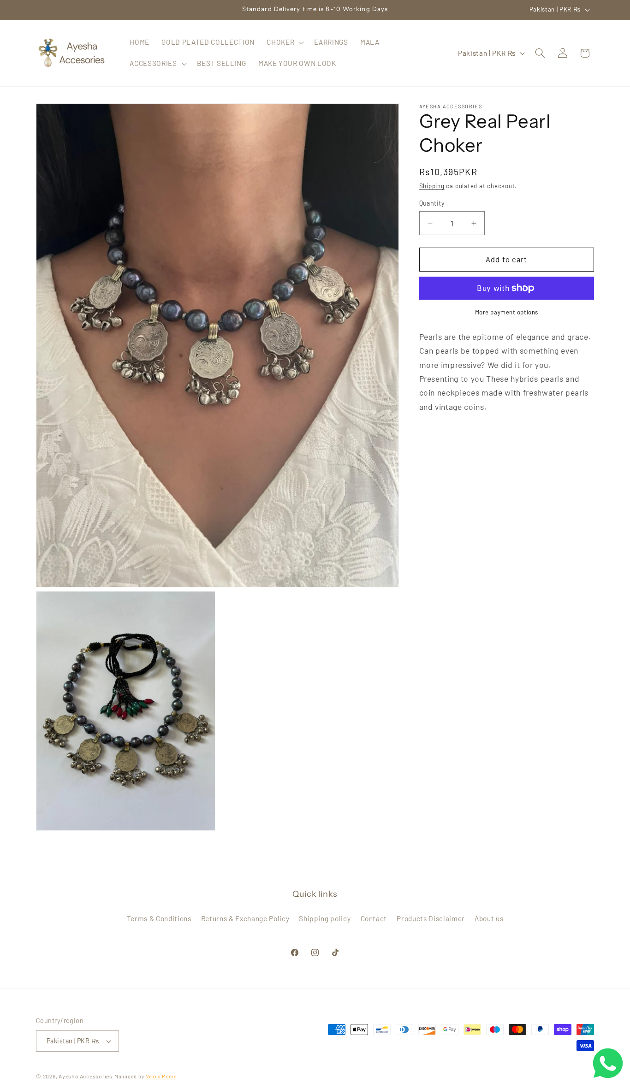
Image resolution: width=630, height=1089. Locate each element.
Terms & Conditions (159, 918)
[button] (284, 42)
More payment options (506, 312)
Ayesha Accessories (86, 1076)
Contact (374, 918)
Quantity (432, 203)
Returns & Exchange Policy (245, 918)
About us (489, 918)
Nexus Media (161, 1076)
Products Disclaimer (431, 918)
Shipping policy (325, 918)
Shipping (432, 185)
